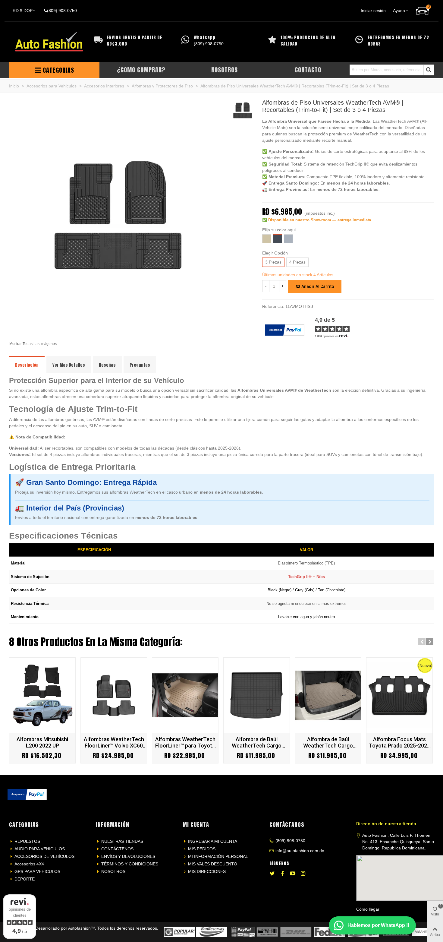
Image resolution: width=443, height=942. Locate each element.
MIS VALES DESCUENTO (212, 863)
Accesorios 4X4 (29, 863)
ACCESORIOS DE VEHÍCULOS (44, 856)
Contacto (308, 69)
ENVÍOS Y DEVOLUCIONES (128, 856)
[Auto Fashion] (49, 41)
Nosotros (224, 69)
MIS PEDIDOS (201, 848)
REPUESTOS (27, 841)
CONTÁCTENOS (117, 848)
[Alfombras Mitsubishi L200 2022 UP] (42, 695)
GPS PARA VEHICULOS (37, 871)
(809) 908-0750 (290, 840)
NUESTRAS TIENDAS (122, 841)
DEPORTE (24, 879)
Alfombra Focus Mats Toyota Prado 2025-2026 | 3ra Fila (399, 742)
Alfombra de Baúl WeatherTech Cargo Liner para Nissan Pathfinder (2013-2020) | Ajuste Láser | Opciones (328, 742)
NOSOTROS (113, 871)
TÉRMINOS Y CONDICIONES (129, 863)
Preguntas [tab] (140, 365)
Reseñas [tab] (107, 365)
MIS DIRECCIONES (207, 871)
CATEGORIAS (58, 70)
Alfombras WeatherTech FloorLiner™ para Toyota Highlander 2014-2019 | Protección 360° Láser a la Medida (185, 742)
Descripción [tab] (27, 365)
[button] (422, 641)
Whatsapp (204, 37)
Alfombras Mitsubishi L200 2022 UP (42, 742)
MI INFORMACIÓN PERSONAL (218, 856)
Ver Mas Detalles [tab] (68, 365)
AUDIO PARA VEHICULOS (39, 848)
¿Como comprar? (141, 69)
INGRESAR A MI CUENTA (212, 841)
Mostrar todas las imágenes (33, 344)
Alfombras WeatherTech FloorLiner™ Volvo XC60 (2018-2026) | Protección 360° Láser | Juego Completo (113, 742)
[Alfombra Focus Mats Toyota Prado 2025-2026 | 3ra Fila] (399, 695)
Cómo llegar (367, 909)
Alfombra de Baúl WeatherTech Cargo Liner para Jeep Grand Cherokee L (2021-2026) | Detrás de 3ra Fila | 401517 (256, 742)
